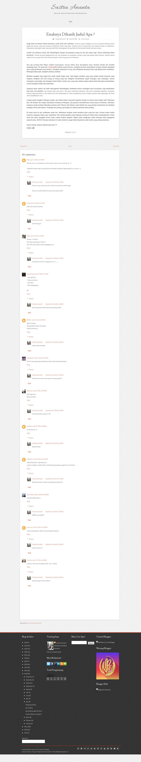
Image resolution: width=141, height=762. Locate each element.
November (29, 680)
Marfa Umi (30, 391)
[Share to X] (31, 128)
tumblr (101, 748)
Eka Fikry (29, 560)
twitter (81, 748)
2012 (25, 733)
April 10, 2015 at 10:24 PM (40, 527)
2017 (25, 667)
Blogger (47, 749)
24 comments (85, 39)
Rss (118, 748)
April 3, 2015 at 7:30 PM (37, 236)
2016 (25, 671)
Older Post (116, 146)
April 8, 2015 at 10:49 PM (41, 459)
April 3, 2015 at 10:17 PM (41, 358)
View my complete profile (54, 652)
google (88, 748)
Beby (28, 160)
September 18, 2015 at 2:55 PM (54, 512)
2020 (25, 658)
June (27, 695)
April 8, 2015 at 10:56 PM (42, 494)
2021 (25, 655)
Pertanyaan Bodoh (31, 705)
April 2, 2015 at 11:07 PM (38, 203)
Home (70, 22)
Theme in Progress (32, 752)
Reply (28, 172)
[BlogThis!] (29, 128)
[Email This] (28, 128)
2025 (25, 642)
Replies (31, 177)
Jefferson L (30, 459)
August (28, 689)
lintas (28, 203)
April (27, 702)
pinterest (98, 748)
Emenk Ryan (30, 494)
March (28, 717)
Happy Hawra (30, 274)
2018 (25, 664)
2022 (25, 652)
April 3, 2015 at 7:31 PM (41, 274)
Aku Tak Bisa (29, 708)
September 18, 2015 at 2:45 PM (54, 342)
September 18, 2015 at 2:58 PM (54, 544)
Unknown (29, 527)
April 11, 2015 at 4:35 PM (39, 560)
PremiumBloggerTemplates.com (60, 752)
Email (114, 748)
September (29, 686)
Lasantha (49, 752)
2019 (25, 661)
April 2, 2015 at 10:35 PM (37, 160)
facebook (78, 748)
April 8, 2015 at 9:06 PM (39, 391)
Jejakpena (30, 426)
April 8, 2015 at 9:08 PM (40, 426)
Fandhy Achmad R (60, 39)
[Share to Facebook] (33, 128)
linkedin (91, 748)
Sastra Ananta (70, 7)
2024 (25, 646)
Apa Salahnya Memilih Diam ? (34, 711)
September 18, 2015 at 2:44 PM (54, 304)
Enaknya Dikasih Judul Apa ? (70, 34)
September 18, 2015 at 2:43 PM (54, 182)
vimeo (108, 748)
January (28, 723)
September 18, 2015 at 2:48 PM (54, 443)
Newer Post (23, 146)
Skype (111, 748)
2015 (25, 674)
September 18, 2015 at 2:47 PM (54, 410)
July (27, 692)
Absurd (74, 132)
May (27, 699)
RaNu (28, 236)
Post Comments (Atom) (34, 623)
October (28, 683)
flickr (85, 748)
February (28, 720)
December (29, 677)
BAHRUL (29, 320)
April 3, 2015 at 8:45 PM (38, 320)
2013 (25, 730)
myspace (94, 748)
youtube (104, 748)
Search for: (25, 738)
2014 (25, 727)
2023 (25, 649)
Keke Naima (30, 358)
